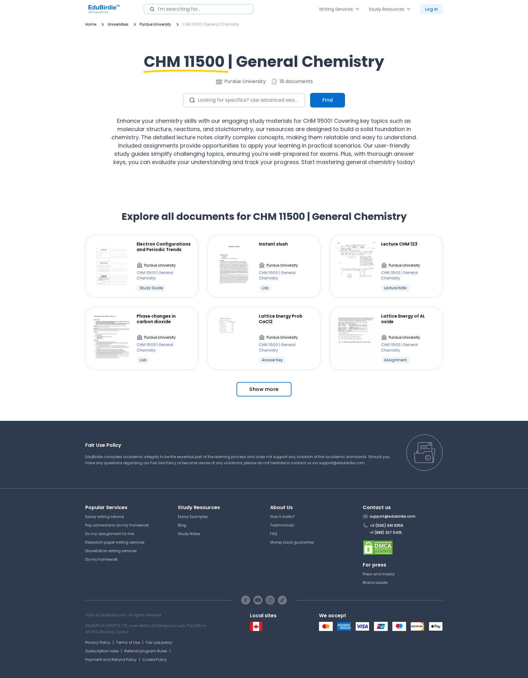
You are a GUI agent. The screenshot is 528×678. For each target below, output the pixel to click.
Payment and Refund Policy (111, 659)
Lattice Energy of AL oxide (403, 318)
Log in (431, 9)
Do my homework (101, 559)
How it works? (282, 516)
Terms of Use (128, 642)
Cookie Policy (154, 659)
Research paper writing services (115, 542)
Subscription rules (102, 651)
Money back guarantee (292, 542)
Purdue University (160, 265)
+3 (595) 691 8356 (386, 525)
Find (327, 100)
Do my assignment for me (109, 533)
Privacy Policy (97, 642)
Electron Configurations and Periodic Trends (164, 246)
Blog (182, 525)
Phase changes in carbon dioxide (156, 318)
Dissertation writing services (111, 550)
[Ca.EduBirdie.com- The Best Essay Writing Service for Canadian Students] (256, 629)
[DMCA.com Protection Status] (403, 547)
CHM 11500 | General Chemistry (155, 275)
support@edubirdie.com (342, 462)
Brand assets (375, 582)
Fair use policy (159, 642)
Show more (264, 389)
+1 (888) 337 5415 (386, 532)
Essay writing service (104, 516)
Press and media (378, 574)
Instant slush (273, 244)
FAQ (273, 533)
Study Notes (189, 533)
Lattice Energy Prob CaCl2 (280, 318)
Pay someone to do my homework (117, 525)
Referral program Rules (145, 651)
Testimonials (282, 525)
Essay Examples (193, 516)
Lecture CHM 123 (399, 244)
